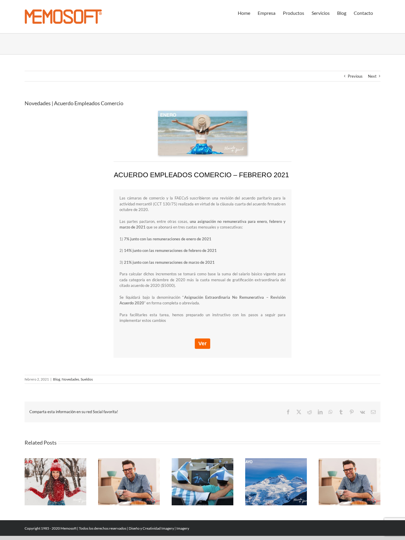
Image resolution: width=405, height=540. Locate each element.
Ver (202, 343)
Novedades (70, 379)
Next (372, 76)
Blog (56, 379)
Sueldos (87, 379)
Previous (355, 76)
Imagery (167, 528)
